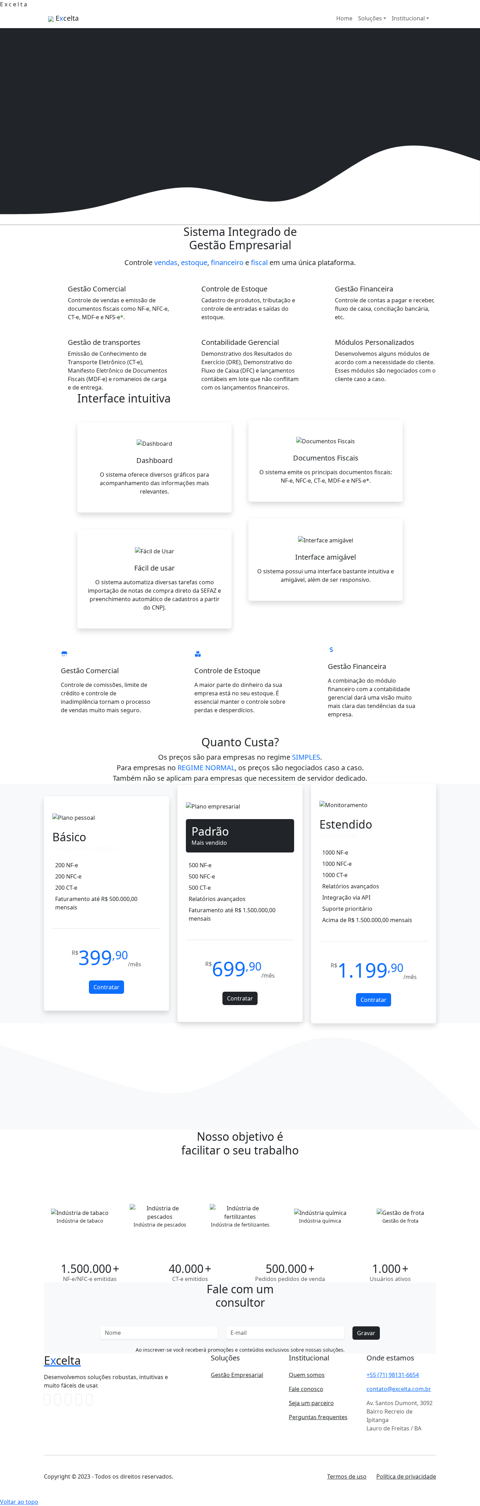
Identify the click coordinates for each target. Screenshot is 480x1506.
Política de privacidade (406, 1476)
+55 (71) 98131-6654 (393, 1375)
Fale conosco (306, 1389)
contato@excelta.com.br (399, 1389)
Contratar (106, 987)
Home (344, 18)
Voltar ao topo (19, 1502)
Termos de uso (347, 1476)
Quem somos (307, 1375)
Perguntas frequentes (318, 1417)
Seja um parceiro (311, 1403)
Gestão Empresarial (237, 1375)
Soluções (370, 18)
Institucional (408, 18)
